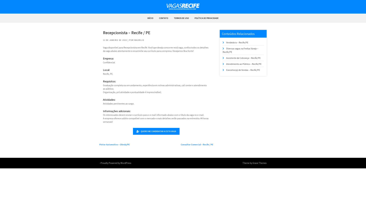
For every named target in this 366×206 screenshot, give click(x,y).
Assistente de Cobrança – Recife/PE (243, 58)
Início (150, 18)
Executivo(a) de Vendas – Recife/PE (243, 70)
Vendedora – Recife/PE (237, 42)
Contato (163, 18)
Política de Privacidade (207, 18)
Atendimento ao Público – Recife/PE (243, 64)
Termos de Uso (181, 18)
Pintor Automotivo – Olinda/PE (114, 144)
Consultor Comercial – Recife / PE (197, 144)
